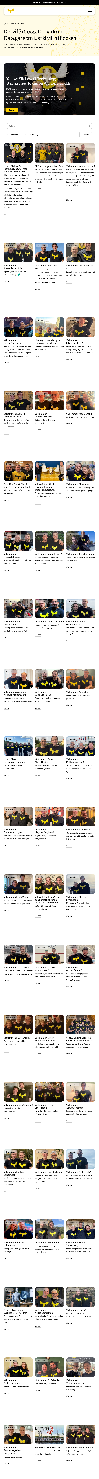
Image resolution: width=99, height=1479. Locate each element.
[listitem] (15, 134)
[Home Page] (10, 11)
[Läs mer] (12, 110)
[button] (96, 2)
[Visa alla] (85, 134)
